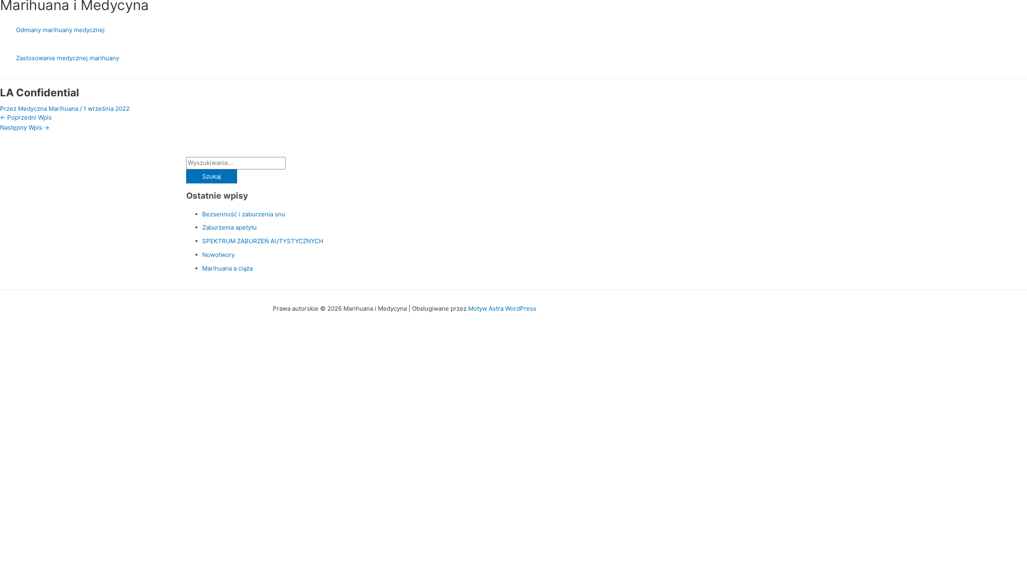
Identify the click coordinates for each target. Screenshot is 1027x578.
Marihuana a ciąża (227, 268)
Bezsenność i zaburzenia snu (243, 214)
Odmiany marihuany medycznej (60, 30)
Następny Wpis (24, 127)
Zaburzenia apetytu (229, 227)
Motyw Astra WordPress (502, 308)
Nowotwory (218, 254)
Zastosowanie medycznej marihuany (67, 58)
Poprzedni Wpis (26, 117)
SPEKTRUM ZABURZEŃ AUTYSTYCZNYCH (262, 241)
